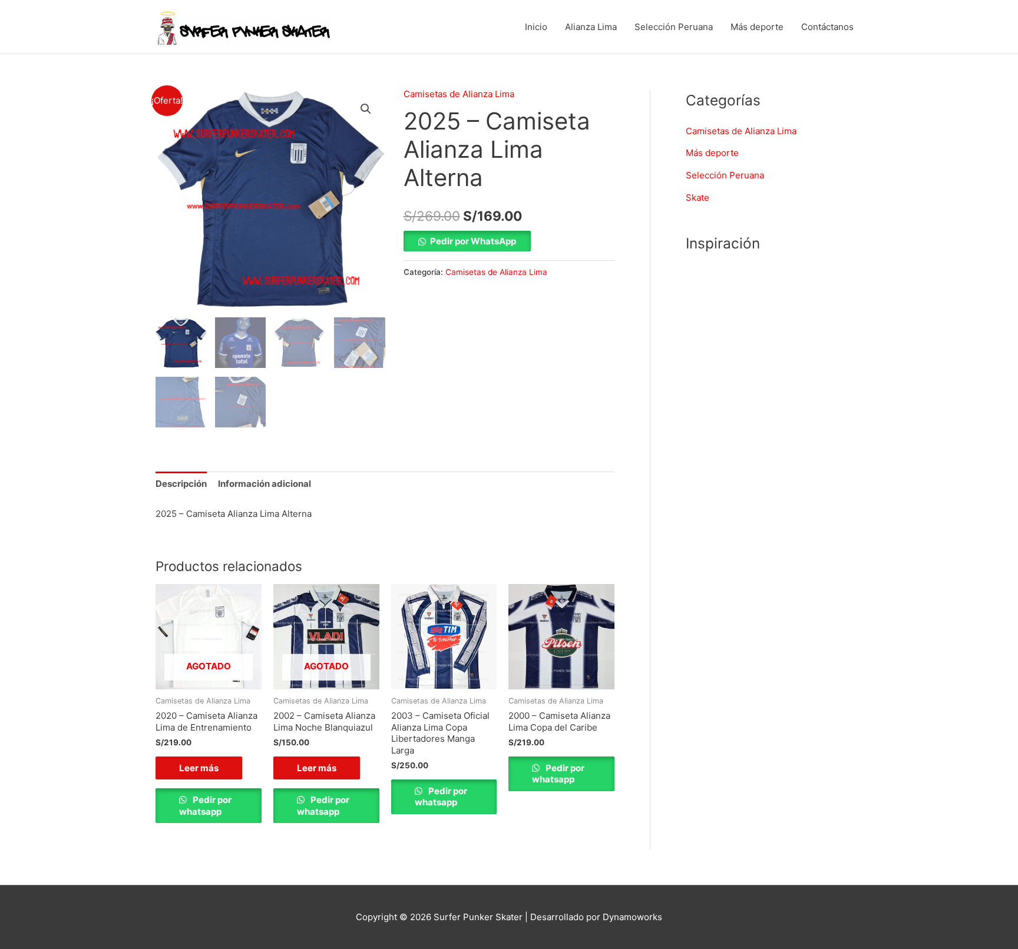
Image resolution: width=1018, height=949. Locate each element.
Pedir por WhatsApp (473, 241)
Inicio (536, 26)
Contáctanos (827, 26)
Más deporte (757, 26)
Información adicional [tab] (264, 483)
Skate (697, 197)
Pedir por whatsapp (205, 805)
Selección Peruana (673, 26)
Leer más (199, 768)
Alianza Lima (591, 26)
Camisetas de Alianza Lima (459, 93)
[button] (365, 109)
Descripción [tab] (181, 483)
